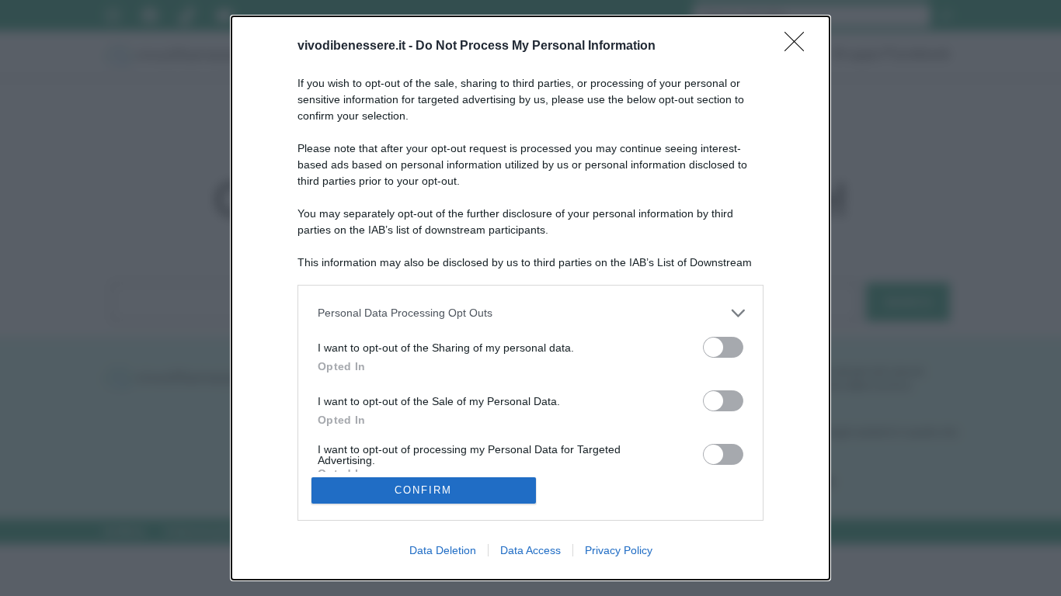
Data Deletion (442, 550)
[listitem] (530, 313)
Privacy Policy (618, 550)
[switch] (723, 347)
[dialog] (530, 298)
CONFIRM (423, 490)
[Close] (799, 46)
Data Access (530, 550)
